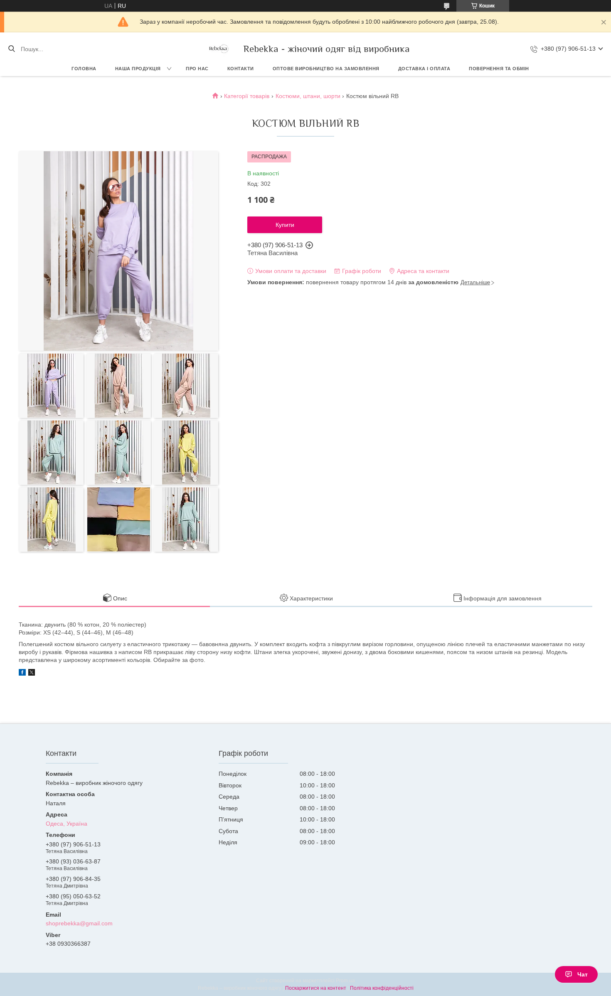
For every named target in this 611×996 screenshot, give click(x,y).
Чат (582, 974)
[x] (31, 673)
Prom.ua (345, 981)
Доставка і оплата (424, 68)
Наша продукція (138, 68)
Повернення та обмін (499, 68)
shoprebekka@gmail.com (79, 923)
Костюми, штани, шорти (308, 96)
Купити (285, 224)
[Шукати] (11, 49)
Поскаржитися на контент (315, 988)
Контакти (240, 68)
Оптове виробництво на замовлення (326, 68)
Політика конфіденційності (382, 988)
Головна (83, 68)
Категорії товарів (246, 96)
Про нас (197, 68)
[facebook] (22, 673)
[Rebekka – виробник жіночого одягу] (218, 49)
